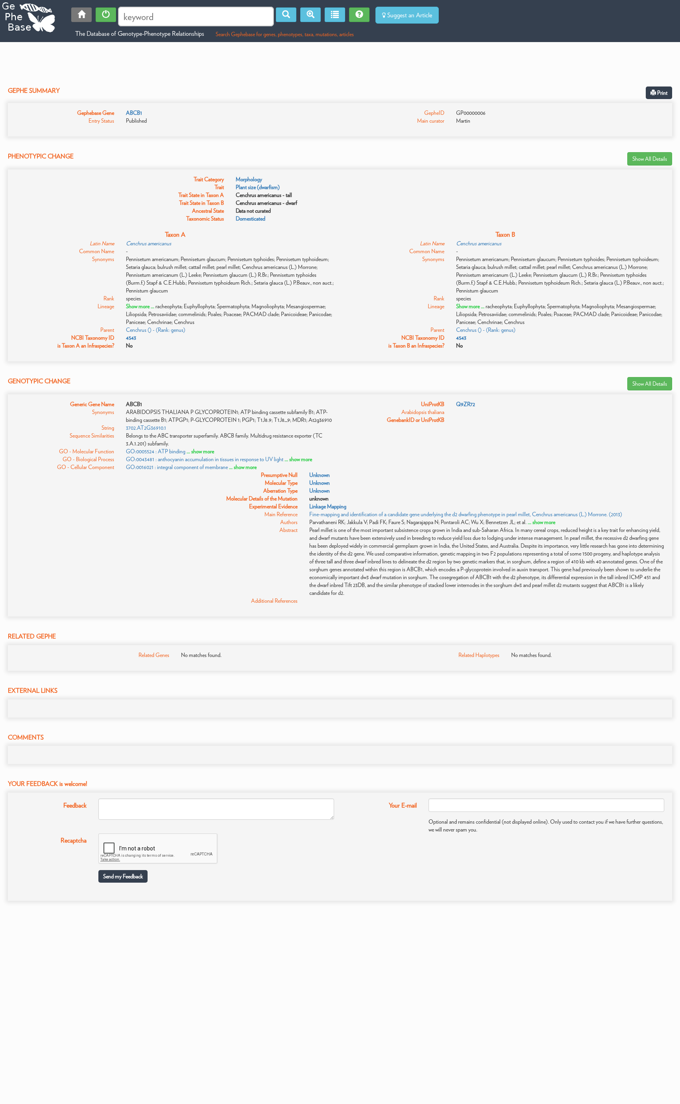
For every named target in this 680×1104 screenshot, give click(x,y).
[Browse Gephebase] (335, 14)
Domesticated (250, 218)
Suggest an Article (409, 15)
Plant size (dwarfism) (258, 187)
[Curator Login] (106, 14)
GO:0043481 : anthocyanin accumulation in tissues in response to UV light (204, 459)
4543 (131, 338)
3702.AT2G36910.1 (146, 428)
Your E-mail (403, 805)
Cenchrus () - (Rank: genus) (155, 330)
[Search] (286, 14)
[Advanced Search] (310, 14)
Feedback (75, 805)
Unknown (319, 475)
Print (661, 93)
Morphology (249, 179)
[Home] (81, 14)
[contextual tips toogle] (359, 14)
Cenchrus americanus (148, 243)
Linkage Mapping (327, 506)
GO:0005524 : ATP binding (155, 451)
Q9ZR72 (465, 404)
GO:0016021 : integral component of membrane (177, 467)
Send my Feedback (123, 876)
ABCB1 (134, 113)
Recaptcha (74, 840)
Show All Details (649, 159)
